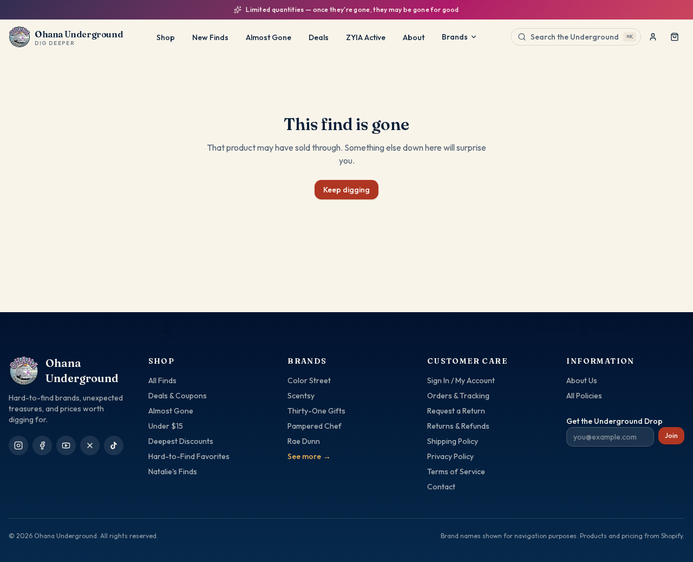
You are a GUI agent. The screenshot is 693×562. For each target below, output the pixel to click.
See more (309, 456)
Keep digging (346, 190)
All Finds (162, 380)
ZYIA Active (365, 37)
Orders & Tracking (458, 395)
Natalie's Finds (172, 471)
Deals (319, 37)
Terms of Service (456, 471)
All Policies (584, 395)
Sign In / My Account (461, 380)
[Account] (653, 37)
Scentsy (301, 395)
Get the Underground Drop (614, 421)
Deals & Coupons (177, 395)
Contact (441, 487)
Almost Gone (268, 37)
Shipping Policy (452, 441)
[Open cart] (674, 37)
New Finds (210, 37)
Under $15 (165, 426)
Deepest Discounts (180, 441)
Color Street (309, 380)
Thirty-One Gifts (316, 411)
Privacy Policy (450, 456)
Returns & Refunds (458, 426)
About (413, 37)
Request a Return (456, 411)
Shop (165, 37)
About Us (581, 380)
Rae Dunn (303, 441)
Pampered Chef (314, 426)
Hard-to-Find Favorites (189, 456)
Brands (455, 37)
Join (671, 435)
